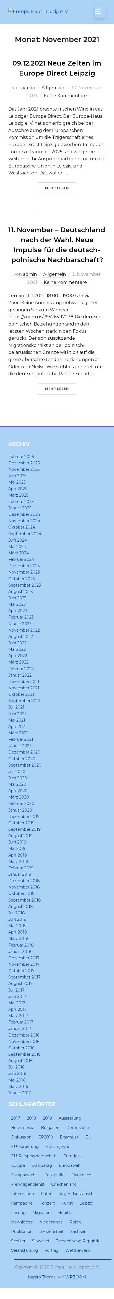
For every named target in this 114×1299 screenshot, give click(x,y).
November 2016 (23, 1041)
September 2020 (25, 765)
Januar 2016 (19, 1092)
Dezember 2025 (24, 462)
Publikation (22, 1231)
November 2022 (24, 630)
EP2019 (45, 1137)
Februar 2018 (21, 945)
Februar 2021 (20, 739)
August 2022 (20, 636)
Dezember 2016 (23, 1035)
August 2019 (20, 835)
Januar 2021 (19, 745)
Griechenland (64, 1184)
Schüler (18, 1240)
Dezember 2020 (24, 752)
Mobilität (65, 1212)
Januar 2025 (19, 507)
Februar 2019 (20, 867)
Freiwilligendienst (28, 1184)
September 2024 (24, 533)
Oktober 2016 (21, 1047)
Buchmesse (22, 1127)
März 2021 (18, 732)
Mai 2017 (16, 1002)
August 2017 (20, 983)
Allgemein (53, 87)
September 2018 (24, 900)
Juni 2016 (17, 1073)
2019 (47, 1118)
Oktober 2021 (21, 694)
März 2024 (18, 552)
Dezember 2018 (24, 880)
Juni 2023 (17, 597)
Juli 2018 (16, 912)
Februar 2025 (20, 501)
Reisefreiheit (51, 1231)
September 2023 (24, 585)
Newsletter (22, 1222)
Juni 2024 (17, 540)
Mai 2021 (16, 720)
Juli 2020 (16, 771)
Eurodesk (72, 1155)
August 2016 (20, 1060)
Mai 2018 (17, 925)
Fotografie (55, 1174)
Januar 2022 (20, 675)
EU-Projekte (57, 1146)
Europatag (42, 1165)
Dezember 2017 (24, 957)
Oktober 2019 (21, 822)
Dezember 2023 (24, 565)
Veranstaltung (24, 1250)
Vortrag (52, 1250)
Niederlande (51, 1222)
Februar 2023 (21, 617)
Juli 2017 (16, 990)
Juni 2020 (17, 777)
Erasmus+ (69, 1137)
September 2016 (24, 1054)
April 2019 (17, 855)
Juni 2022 (17, 642)
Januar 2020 (20, 810)
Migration (41, 1212)
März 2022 (18, 662)
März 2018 (18, 938)
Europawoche (24, 1174)
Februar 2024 (21, 559)
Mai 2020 (17, 784)
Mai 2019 (16, 848)
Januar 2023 (20, 623)
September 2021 (24, 700)
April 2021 (17, 726)
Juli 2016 (16, 1067)
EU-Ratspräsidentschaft (34, 1155)
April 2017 (17, 1009)
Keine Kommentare (65, 95)
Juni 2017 (17, 996)
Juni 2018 (17, 919)
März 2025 (18, 495)
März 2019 (18, 861)
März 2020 (18, 797)
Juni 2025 (17, 475)
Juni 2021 (17, 713)
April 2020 (18, 790)
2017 (15, 1118)
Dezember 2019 (24, 816)
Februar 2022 (21, 668)
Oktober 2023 (21, 578)
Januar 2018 (20, 951)
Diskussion (21, 1137)
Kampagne (22, 1203)
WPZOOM (75, 1277)
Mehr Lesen (60, 188)
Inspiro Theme (42, 1277)
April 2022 (17, 655)
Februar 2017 (20, 1022)
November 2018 (24, 887)
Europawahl (70, 1165)
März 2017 (18, 1015)
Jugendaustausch (76, 1193)
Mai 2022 (17, 649)
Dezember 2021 (23, 681)
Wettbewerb (77, 1250)
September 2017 (24, 977)
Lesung (18, 1212)
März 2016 (18, 1086)
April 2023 (17, 610)
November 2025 (24, 469)
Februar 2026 (21, 456)
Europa (18, 1165)
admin (28, 87)
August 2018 (20, 906)
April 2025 (17, 488)
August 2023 (20, 591)
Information (22, 1193)
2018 (31, 1118)
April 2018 (17, 932)
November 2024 (24, 520)
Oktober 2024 (21, 527)
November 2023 (24, 572)
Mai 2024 (17, 546)
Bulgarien (50, 1127)
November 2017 (24, 964)
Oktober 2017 (21, 970)
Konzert (47, 1203)
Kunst (67, 1203)
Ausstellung (70, 1118)
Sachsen (78, 1231)
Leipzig (86, 1203)
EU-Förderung (25, 1146)
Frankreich (81, 1174)
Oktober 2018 (21, 893)
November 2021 (23, 687)
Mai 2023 (17, 604)
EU (88, 1137)
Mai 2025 (16, 482)
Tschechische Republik (77, 1240)
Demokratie (77, 1127)
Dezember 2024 (24, 514)
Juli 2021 (16, 707)
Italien (47, 1193)
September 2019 (24, 829)
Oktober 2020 (21, 758)
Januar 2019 (19, 874)
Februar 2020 (21, 803)
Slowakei (40, 1240)
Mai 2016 (16, 1080)
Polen (75, 1222)
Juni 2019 (17, 842)
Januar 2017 (19, 1028)
